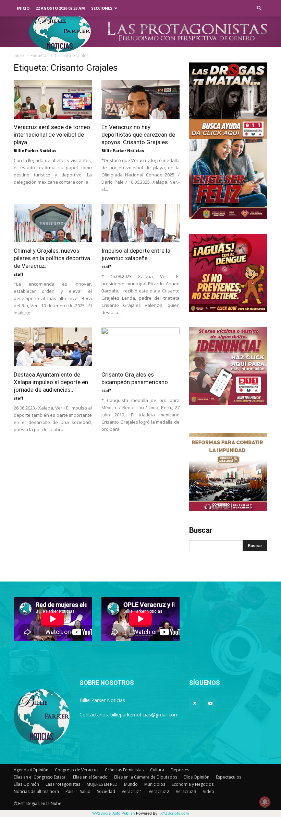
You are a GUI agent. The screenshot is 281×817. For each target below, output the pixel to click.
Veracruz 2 (159, 791)
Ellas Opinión (26, 784)
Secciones (101, 8)
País (69, 791)
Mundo (131, 784)
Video (208, 791)
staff (18, 274)
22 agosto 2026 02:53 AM (60, 8)
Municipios (154, 784)
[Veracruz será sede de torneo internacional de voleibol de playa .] (53, 99)
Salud (85, 791)
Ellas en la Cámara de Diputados (145, 777)
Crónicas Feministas (124, 770)
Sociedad (106, 791)
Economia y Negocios (192, 784)
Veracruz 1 (132, 791)
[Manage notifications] (264, 801)
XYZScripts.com (174, 813)
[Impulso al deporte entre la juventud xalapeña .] (140, 223)
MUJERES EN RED (102, 784)
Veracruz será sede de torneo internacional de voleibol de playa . (52, 135)
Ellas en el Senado (90, 777)
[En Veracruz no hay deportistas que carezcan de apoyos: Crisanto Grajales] (140, 99)
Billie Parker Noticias (35, 150)
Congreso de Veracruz (76, 770)
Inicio (23, 8)
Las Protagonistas (63, 784)
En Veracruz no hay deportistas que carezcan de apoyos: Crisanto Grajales (138, 135)
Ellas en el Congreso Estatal (40, 777)
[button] (259, 8)
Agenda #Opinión (31, 770)
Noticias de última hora (36, 791)
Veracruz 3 (186, 791)
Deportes (180, 770)
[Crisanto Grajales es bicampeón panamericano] (140, 346)
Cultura (157, 770)
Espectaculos (228, 777)
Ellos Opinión (196, 777)
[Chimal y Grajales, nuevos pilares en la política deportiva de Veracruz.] (53, 223)
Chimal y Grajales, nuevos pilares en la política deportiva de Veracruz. (52, 258)
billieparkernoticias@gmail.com (144, 714)
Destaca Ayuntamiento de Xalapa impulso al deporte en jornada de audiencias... (51, 382)
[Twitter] (194, 703)
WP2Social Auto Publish (113, 813)
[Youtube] (210, 703)
